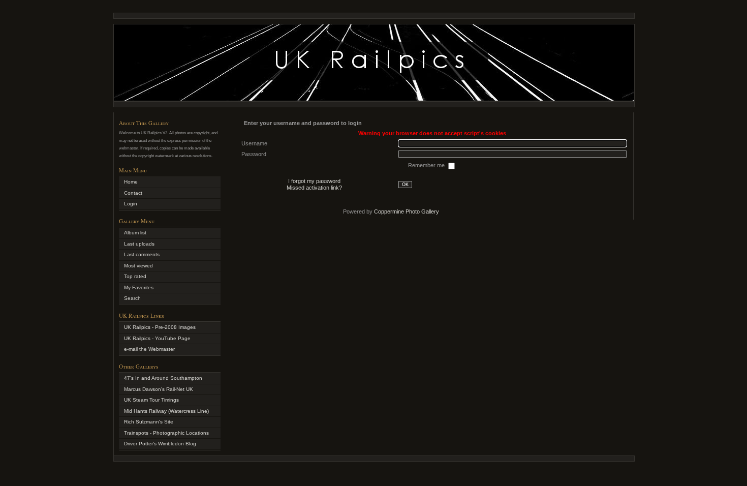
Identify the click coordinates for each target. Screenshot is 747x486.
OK (405, 184)
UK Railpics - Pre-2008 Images (160, 327)
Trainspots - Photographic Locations (166, 433)
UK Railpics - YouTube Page (157, 338)
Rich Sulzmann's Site (148, 421)
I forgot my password (314, 181)
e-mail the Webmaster (149, 349)
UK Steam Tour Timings (151, 400)
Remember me (427, 165)
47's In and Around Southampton (163, 378)
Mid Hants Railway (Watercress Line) (166, 411)
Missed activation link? (314, 188)
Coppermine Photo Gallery (406, 211)
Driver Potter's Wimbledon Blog (160, 443)
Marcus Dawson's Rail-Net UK (158, 389)
